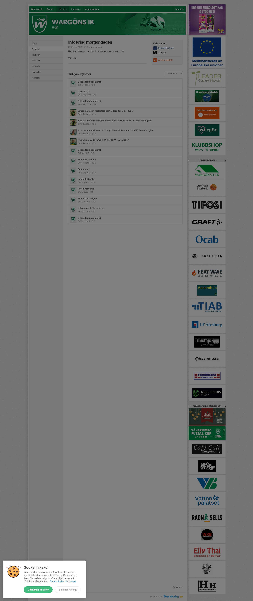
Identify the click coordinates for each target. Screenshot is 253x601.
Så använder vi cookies (63, 581)
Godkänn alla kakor (38, 589)
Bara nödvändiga (68, 589)
